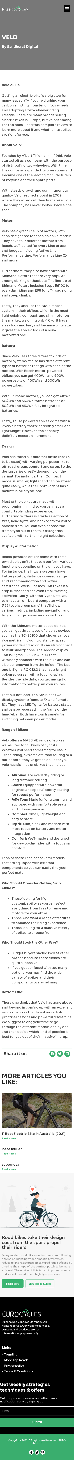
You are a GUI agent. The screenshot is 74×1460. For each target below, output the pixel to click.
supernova (10, 1165)
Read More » (9, 1138)
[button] (67, 8)
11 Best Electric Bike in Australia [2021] (34, 1134)
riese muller (12, 1149)
